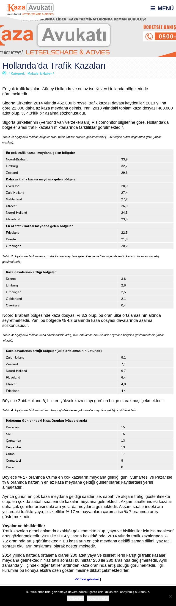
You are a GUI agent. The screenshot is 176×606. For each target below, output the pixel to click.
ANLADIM (75, 598)
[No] (170, 596)
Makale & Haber (40, 73)
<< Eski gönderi (87, 579)
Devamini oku (97, 598)
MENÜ (166, 8)
